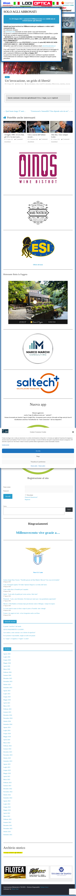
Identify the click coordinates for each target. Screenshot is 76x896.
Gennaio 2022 (7, 822)
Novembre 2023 (7, 755)
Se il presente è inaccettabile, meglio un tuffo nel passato (19, 635)
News (7, 77)
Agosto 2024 (6, 727)
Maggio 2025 (7, 700)
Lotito (37, 84)
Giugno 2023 (7, 770)
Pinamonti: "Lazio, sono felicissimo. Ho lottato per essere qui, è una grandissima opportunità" (29, 599)
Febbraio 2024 (7, 746)
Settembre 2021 (7, 834)
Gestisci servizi (5, 445)
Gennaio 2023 (7, 785)
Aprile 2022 (6, 813)
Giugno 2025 (7, 697)
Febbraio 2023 (7, 782)
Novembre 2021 (7, 828)
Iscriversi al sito (10, 32)
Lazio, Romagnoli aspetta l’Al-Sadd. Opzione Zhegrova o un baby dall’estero (25, 584)
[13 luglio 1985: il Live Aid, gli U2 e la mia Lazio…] (14, 122)
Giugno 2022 (7, 807)
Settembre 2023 (7, 761)
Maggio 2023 (7, 773)
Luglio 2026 (6, 657)
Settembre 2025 (7, 687)
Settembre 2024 (7, 724)
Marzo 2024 (6, 743)
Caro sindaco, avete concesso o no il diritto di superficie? (19, 632)
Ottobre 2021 (7, 831)
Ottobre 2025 (7, 684)
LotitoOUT (42, 84)
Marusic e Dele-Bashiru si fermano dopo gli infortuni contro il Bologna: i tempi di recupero (29, 604)
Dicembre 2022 (7, 788)
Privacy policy (34, 466)
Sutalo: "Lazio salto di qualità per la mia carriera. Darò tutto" (20, 594)
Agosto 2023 (6, 764)
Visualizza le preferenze (38, 462)
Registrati (27, 499)
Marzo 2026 (6, 669)
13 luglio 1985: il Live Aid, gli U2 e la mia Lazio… (14, 136)
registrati (55, 98)
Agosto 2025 (6, 690)
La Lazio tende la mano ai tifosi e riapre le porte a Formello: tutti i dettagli (24, 608)
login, (45, 98)
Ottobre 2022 (7, 795)
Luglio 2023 (6, 767)
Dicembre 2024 (7, 715)
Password (6, 491)
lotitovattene (48, 84)
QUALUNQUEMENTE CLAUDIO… (14, 629)
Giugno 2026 (7, 660)
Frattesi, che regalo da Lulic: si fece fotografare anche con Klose (21, 613)
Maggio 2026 (7, 663)
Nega (38, 456)
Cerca (5, 506)
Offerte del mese (38, 264)
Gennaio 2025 (7, 712)
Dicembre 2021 (7, 825)
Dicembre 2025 (7, 678)
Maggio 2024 (7, 736)
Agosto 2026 (6, 654)
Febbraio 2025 (7, 709)
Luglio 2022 (6, 804)
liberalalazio (32, 84)
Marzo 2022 (6, 816)
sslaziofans (62, 84)
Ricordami (30, 495)
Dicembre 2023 (7, 752)
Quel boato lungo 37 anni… (14, 111)
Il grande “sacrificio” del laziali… (12, 626)
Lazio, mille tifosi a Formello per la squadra (15, 589)
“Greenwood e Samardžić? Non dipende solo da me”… (52, 111)
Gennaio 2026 (7, 675)
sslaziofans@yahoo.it (48, 46)
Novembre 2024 (7, 718)
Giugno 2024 (7, 733)
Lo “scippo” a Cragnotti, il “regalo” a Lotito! (16, 638)
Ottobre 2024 (7, 721)
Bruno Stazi (15, 889)
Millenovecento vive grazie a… (38, 532)
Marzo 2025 (6, 706)
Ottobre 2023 (7, 758)
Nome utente (6, 487)
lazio (28, 84)
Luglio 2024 (6, 730)
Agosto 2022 (6, 801)
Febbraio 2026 (7, 672)
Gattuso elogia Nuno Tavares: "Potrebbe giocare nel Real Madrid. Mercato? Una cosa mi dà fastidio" (31, 580)
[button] (73, 432)
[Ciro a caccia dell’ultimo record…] (38, 122)
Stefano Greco (20, 84)
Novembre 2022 (7, 792)
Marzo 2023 (6, 779)
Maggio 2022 (7, 810)
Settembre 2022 (7, 798)
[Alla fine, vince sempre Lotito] (61, 122)
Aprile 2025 (6, 703)
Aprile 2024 (6, 739)
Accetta (38, 451)
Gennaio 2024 (7, 749)
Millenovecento (55, 84)
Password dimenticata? (31, 497)
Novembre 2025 (7, 681)
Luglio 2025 (6, 693)
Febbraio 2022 (7, 819)
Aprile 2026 (6, 666)
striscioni (68, 84)
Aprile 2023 (6, 776)
